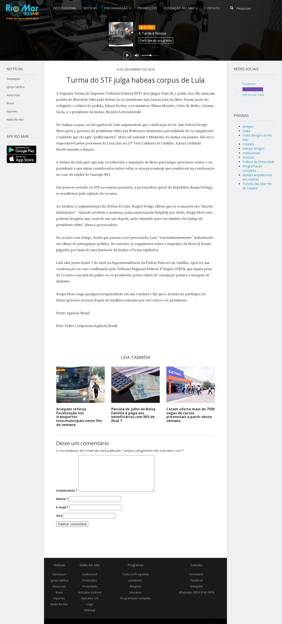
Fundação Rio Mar (180, 8)
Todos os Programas (135, 574)
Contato (212, 8)
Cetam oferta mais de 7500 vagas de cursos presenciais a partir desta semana (190, 415)
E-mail (62, 507)
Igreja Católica (15, 87)
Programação (116, 8)
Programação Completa (135, 598)
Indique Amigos (254, 148)
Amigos (248, 126)
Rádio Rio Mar (15, 119)
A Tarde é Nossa (152, 33)
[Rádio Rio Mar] (22, 5)
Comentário (67, 490)
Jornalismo (135, 580)
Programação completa (252, 168)
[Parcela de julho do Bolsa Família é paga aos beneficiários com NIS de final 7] (135, 384)
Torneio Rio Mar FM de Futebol (257, 186)
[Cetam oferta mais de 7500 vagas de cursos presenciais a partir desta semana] (190, 384)
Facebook (196, 580)
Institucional (64, 8)
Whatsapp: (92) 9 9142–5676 (196, 592)
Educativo (135, 592)
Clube (246, 131)
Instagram (196, 586)
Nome (62, 499)
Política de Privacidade (259, 162)
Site (59, 516)
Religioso (135, 586)
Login (89, 604)
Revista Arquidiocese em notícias (257, 177)
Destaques (13, 79)
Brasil (10, 103)
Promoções (147, 8)
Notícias (90, 8)
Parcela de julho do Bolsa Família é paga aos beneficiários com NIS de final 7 (133, 415)
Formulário (196, 574)
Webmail (89, 610)
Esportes (12, 111)
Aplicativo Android (89, 592)
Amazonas (13, 95)
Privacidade (89, 586)
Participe (156, 40)
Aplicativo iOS (89, 598)
